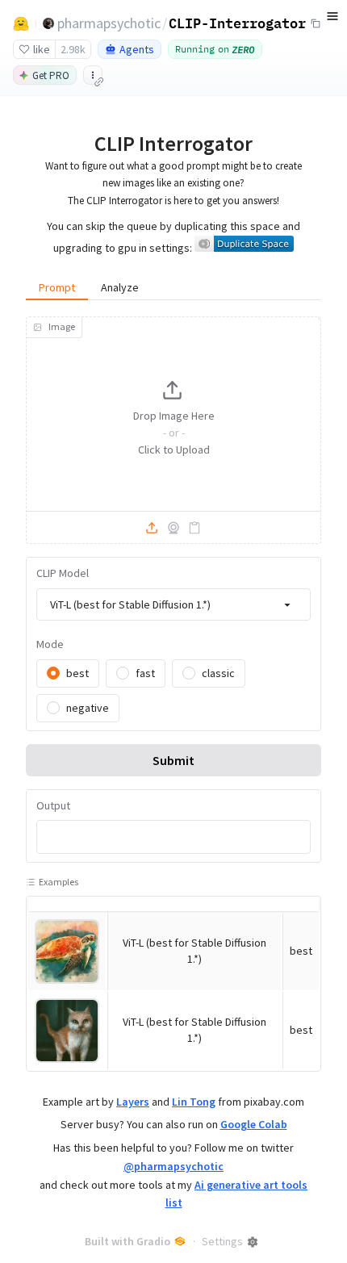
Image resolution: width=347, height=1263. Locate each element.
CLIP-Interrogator (237, 22)
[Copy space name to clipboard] (315, 23)
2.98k (73, 49)
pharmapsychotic (109, 23)
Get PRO (50, 75)
